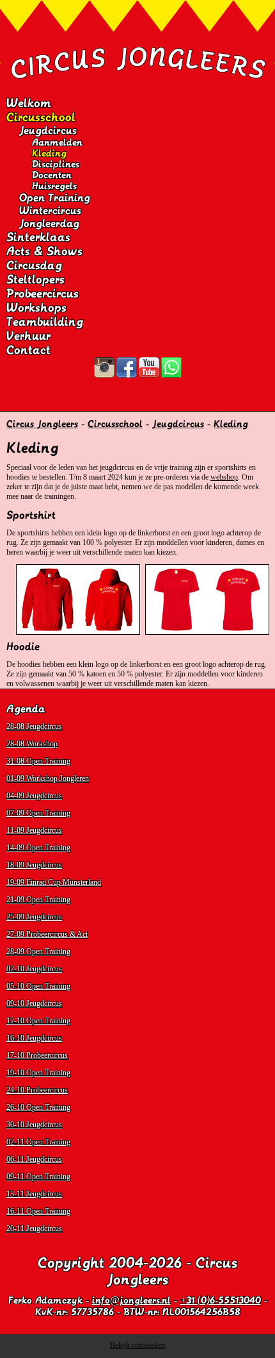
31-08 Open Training (38, 761)
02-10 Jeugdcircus (34, 968)
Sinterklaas (38, 237)
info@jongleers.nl (131, 1300)
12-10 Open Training (38, 1020)
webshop (224, 477)
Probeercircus (42, 293)
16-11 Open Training (38, 1211)
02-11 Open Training (38, 1141)
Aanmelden (57, 142)
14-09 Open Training (38, 847)
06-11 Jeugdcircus (34, 1159)
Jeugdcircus (48, 131)
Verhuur (28, 336)
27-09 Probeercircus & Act (47, 934)
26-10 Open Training (38, 1107)
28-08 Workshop (32, 743)
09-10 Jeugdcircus (34, 1003)
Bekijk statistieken (137, 1345)
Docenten (52, 175)
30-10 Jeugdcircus (34, 1124)
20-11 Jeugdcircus (34, 1228)
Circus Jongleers (42, 424)
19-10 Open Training (38, 1072)
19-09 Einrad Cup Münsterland (53, 882)
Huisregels (54, 186)
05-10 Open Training (38, 986)
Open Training (54, 198)
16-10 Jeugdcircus (34, 1038)
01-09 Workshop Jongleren (47, 778)
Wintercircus (50, 211)
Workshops (36, 307)
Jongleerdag (49, 224)
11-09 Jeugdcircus (34, 830)
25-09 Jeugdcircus (34, 916)
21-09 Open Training (38, 899)
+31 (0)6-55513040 (220, 1300)
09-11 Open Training (38, 1176)
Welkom (28, 103)
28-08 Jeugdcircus (34, 726)
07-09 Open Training (38, 813)
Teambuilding (44, 321)
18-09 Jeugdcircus (34, 864)
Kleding (49, 153)
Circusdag (34, 265)
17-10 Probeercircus (37, 1055)
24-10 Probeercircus (37, 1090)
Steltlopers (35, 279)
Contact (28, 350)
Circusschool (40, 117)
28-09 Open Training (38, 951)
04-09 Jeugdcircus (34, 795)
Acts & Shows (44, 251)
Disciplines (55, 164)
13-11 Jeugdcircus (34, 1193)
